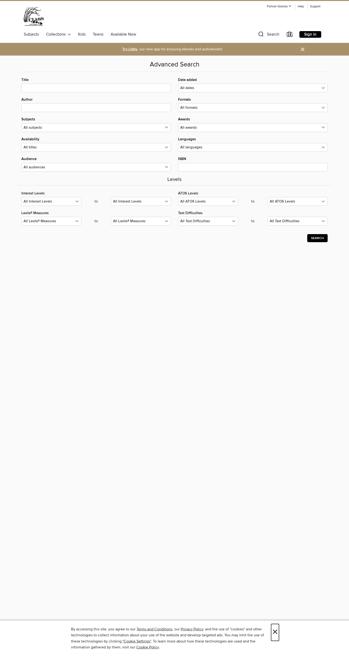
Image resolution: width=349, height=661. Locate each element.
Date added (187, 80)
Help (301, 6)
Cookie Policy (147, 647)
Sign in (310, 34)
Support (315, 6)
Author (27, 99)
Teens (98, 34)
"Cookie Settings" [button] (137, 641)
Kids (82, 34)
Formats (184, 99)
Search (317, 238)
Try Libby (129, 49)
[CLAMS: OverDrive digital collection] (33, 16)
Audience (29, 159)
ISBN (182, 159)
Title (24, 80)
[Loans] (290, 35)
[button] (279, 6)
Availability (30, 139)
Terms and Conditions (154, 629)
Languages (187, 139)
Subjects (31, 34)
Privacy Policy (192, 629)
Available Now (123, 34)
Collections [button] (57, 34)
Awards (184, 119)
